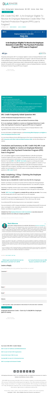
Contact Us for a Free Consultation (36, 390)
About (37, 9)
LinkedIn (24, 371)
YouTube (33, 371)
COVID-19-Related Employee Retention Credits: (12, 100)
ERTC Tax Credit (10, 192)
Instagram (21, 371)
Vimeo (27, 371)
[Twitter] (45, 223)
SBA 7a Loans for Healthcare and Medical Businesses (13, 348)
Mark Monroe (13, 26)
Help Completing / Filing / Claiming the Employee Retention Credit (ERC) (17, 109)
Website (3, 299)
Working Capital (10, 9)
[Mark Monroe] (4, 225)
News (41, 9)
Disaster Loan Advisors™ (40, 225)
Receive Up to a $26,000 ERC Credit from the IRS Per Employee (15, 111)
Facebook (18, 371)
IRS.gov (2, 383)
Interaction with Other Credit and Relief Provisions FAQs (14, 102)
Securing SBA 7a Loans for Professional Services (12, 358)
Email (3, 293)
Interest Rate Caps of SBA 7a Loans (9, 355)
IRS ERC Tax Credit (21, 161)
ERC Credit (10, 170)
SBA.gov (43, 382)
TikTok (30, 371)
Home (3, 9)
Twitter (15, 371)
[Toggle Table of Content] (44, 97)
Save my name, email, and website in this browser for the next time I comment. (23, 304)
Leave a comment (22, 26)
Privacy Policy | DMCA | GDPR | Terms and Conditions (16, 390)
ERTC (13, 161)
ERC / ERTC (27, 9)
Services (33, 9)
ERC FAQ (13, 255)
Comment (4, 271)
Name (3, 287)
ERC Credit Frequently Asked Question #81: (11, 99)
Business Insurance (19, 9)
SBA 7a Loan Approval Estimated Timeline (11, 361)
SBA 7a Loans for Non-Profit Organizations (11, 351)
